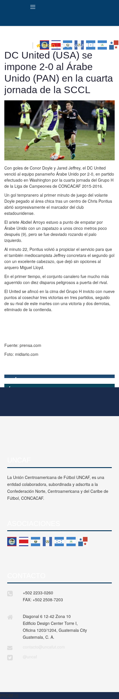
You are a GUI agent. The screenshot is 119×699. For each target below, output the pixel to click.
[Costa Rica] (23, 541)
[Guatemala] (47, 541)
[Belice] (11, 541)
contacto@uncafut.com (44, 647)
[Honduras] (59, 541)
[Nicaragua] (71, 541)
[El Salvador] (35, 541)
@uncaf (30, 656)
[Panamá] (83, 541)
